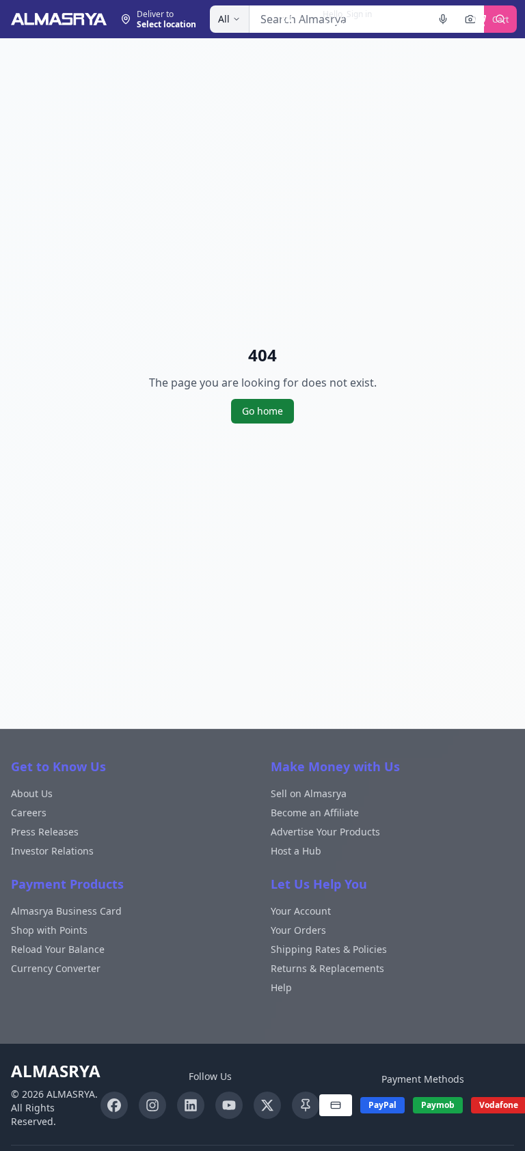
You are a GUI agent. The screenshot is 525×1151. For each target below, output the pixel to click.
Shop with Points (49, 930)
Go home (262, 410)
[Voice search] (443, 19)
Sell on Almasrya (309, 793)
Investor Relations (52, 850)
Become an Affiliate (315, 812)
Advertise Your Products (325, 831)
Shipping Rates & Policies (329, 949)
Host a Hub (296, 850)
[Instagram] (152, 1105)
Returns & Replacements (327, 968)
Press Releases (45, 831)
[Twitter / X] (267, 1105)
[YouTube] (229, 1105)
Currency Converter (55, 968)
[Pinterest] (305, 1105)
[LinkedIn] (190, 1105)
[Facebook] (114, 1105)
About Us (32, 793)
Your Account (301, 910)
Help (281, 987)
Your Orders (298, 930)
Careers (28, 812)
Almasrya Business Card (66, 910)
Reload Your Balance (58, 949)
